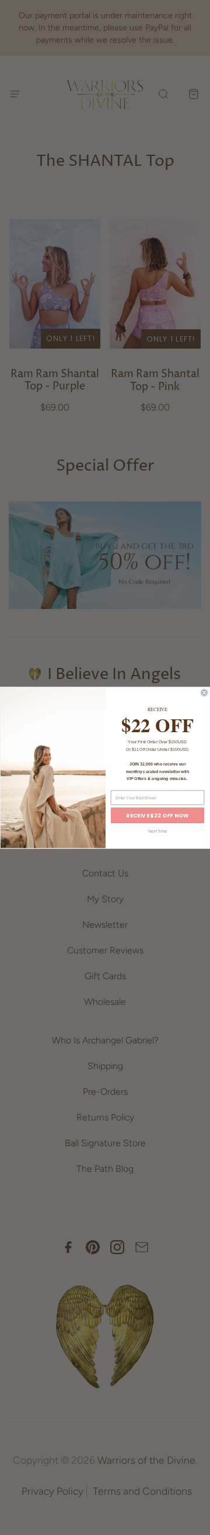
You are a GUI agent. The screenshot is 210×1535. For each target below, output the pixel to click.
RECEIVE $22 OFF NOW (157, 815)
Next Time (157, 831)
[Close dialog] (204, 693)
